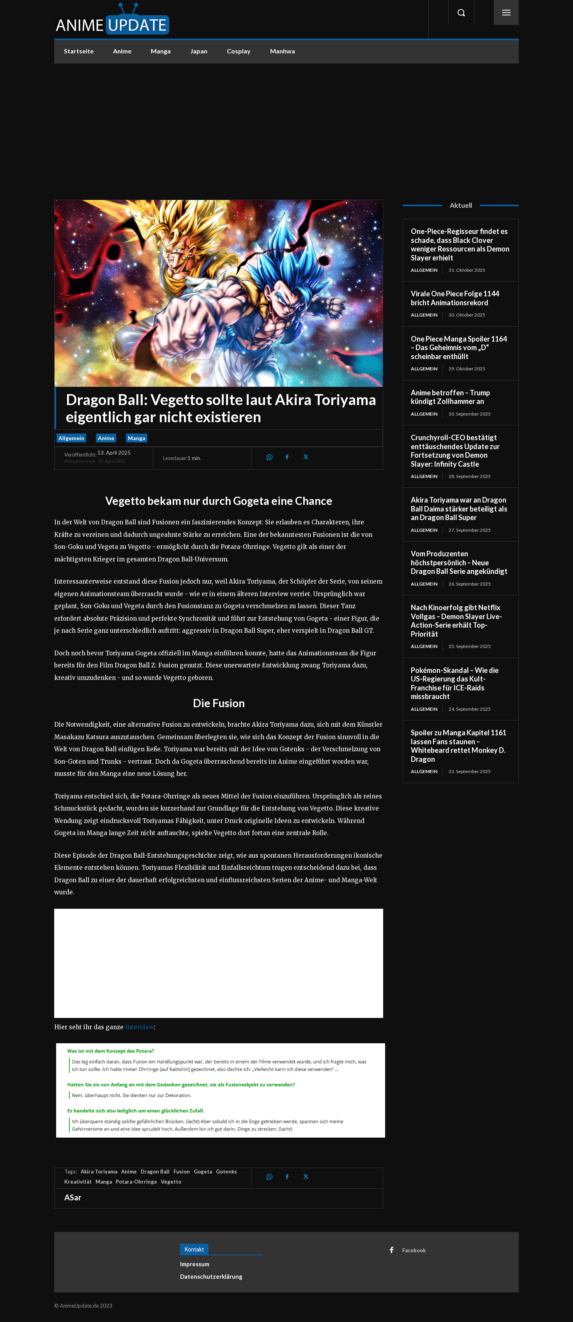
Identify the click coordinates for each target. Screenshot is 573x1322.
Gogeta (203, 1171)
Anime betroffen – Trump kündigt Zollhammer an (450, 397)
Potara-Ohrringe (136, 1182)
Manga (136, 438)
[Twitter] (305, 457)
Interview (139, 1027)
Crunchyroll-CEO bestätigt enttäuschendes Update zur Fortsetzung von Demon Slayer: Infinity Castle (455, 450)
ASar (72, 1197)
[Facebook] (287, 457)
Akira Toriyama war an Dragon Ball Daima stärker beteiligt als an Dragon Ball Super (459, 509)
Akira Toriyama (99, 1171)
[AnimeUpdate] (112, 19)
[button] (461, 12)
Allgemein (71, 438)
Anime (106, 438)
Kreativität (78, 1182)
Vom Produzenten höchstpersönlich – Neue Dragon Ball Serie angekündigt (459, 562)
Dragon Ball (155, 1171)
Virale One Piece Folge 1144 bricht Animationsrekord (455, 298)
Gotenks (226, 1171)
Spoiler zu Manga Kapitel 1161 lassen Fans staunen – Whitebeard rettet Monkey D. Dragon (458, 745)
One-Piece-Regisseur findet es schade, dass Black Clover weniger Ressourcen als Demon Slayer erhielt (460, 244)
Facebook (414, 1250)
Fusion (181, 1171)
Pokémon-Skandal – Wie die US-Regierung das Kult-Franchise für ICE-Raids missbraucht (455, 683)
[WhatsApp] (269, 457)
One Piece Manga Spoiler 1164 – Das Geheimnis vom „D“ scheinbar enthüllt (459, 347)
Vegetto (171, 1182)
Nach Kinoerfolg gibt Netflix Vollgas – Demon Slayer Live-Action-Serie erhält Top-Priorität (456, 620)
